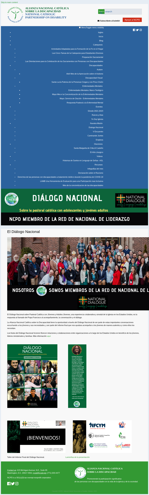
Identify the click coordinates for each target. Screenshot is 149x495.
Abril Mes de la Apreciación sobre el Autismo (84, 74)
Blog (101, 41)
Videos (100, 156)
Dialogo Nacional (96, 127)
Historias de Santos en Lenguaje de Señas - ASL (83, 161)
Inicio (101, 37)
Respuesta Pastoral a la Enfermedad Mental (85, 103)
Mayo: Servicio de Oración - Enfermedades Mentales (81, 99)
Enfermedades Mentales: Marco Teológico (85, 90)
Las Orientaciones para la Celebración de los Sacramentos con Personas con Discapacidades (64, 61)
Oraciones (98, 144)
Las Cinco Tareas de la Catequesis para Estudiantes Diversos (77, 53)
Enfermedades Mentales (92, 86)
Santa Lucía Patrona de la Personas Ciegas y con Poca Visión (77, 82)
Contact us (11, 470)
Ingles (100, 32)
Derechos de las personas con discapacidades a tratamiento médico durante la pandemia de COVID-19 (60, 177)
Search (101, 7)
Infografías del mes (95, 169)
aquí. (49, 336)
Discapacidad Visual (94, 78)
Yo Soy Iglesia (97, 119)
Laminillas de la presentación (81, 457)
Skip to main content (9, 2)
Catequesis (98, 45)
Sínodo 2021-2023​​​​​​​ (95, 111)
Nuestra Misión (96, 123)
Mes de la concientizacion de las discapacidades (83, 185)
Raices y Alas (97, 115)
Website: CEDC (92, 491)
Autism (100, 70)
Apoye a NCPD (132, 20)
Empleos (99, 140)
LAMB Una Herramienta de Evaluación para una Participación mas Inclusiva (71, 181)
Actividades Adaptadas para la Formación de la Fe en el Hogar (77, 49)
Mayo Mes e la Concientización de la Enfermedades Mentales (77, 94)
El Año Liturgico (96, 152)
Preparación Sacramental (92, 57)
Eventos (99, 107)
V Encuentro (98, 132)
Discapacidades (96, 65)
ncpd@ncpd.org (39, 473)
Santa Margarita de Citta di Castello (88, 148)
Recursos (99, 165)
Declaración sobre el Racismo (90, 173)
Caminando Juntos (95, 136)
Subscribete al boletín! (110, 21)
